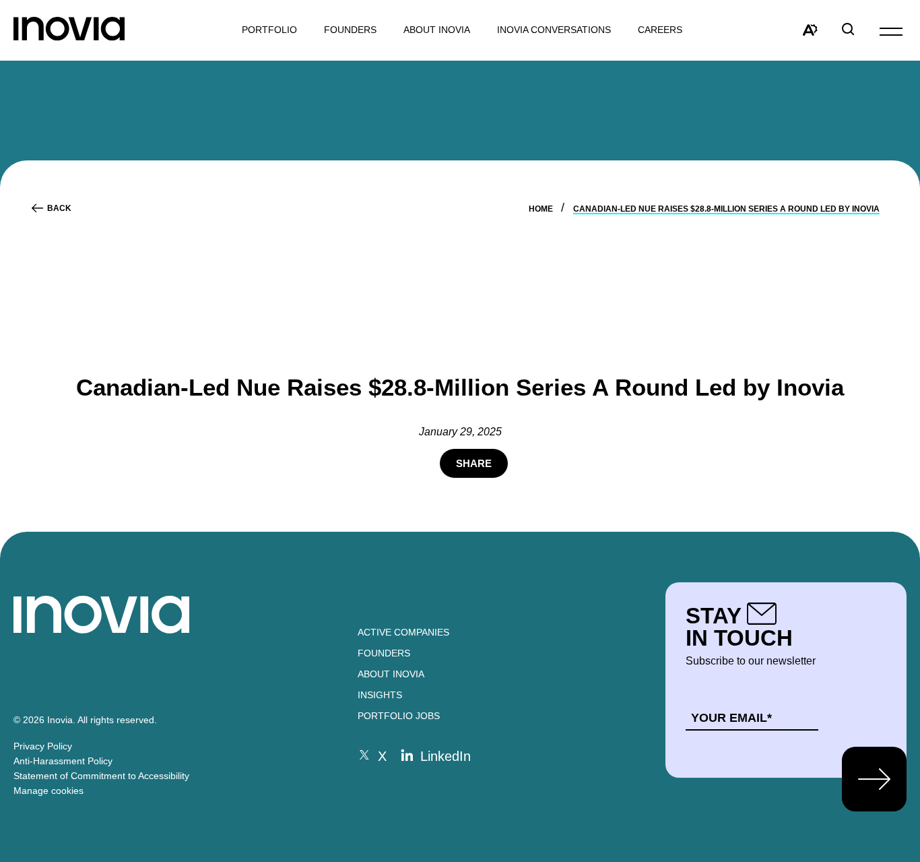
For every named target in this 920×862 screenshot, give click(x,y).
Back (59, 208)
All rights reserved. (117, 719)
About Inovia (436, 30)
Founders (384, 653)
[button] (891, 30)
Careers (660, 30)
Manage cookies (48, 790)
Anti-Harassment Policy (62, 761)
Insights (380, 694)
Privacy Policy (42, 746)
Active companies (403, 632)
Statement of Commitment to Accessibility (101, 775)
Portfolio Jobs (399, 715)
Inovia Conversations (554, 30)
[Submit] (874, 779)
